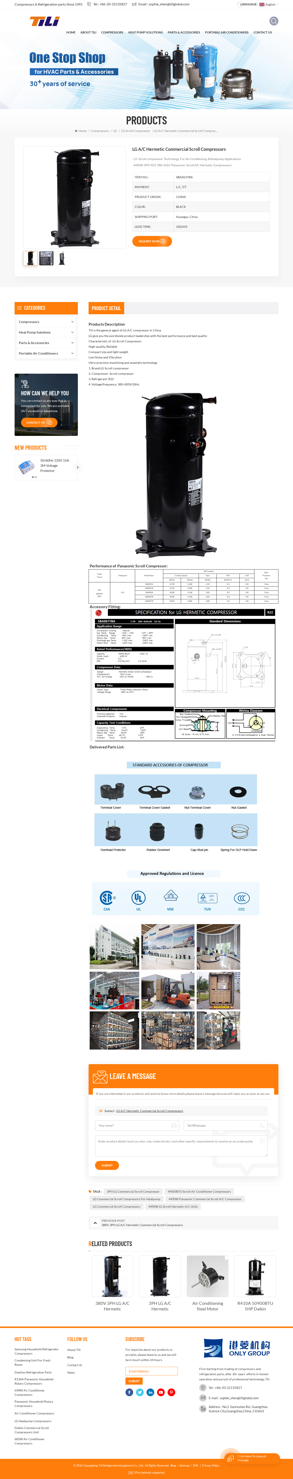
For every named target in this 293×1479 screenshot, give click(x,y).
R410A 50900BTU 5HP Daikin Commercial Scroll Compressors (255, 1306)
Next (286, 1283)
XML (196, 1465)
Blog (70, 1357)
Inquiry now (149, 241)
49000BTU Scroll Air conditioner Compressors (199, 1191)
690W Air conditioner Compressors (30, 1392)
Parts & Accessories (184, 32)
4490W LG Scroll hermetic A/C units (173, 1206)
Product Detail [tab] (106, 308)
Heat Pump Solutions (145, 32)
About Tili (88, 32)
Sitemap (184, 1465)
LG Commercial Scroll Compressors (116, 1206)
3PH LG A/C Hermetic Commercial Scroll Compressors (160, 1306)
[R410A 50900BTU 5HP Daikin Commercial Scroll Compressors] (255, 1276)
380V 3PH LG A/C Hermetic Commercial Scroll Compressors (112, 1306)
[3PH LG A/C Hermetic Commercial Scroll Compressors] (160, 1276)
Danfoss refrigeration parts (33, 1372)
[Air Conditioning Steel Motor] (207, 1276)
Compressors (112, 32)
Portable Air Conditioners (227, 32)
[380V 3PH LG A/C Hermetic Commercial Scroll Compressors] (112, 1276)
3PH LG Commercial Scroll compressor (133, 1191)
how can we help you (45, 393)
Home (71, 32)
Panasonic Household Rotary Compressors (34, 1404)
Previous (81, 1283)
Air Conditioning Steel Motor (207, 1306)
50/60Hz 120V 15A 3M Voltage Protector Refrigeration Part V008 (54, 465)
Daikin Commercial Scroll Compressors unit (32, 1430)
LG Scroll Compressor (135, 131)
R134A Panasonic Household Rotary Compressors (34, 1381)
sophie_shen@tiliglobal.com (169, 4)
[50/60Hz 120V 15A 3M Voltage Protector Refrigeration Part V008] (27, 467)
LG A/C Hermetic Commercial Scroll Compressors (149, 1111)
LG (115, 131)
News (71, 1372)
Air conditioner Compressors (34, 1413)
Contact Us (263, 32)
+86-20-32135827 (113, 4)
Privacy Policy (210, 1465)
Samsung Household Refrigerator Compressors (37, 1351)
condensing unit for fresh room (32, 1362)
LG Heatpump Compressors (33, 1421)
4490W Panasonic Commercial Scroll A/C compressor (205, 1199)
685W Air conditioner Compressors (30, 1441)
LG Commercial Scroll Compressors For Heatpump (126, 1199)
